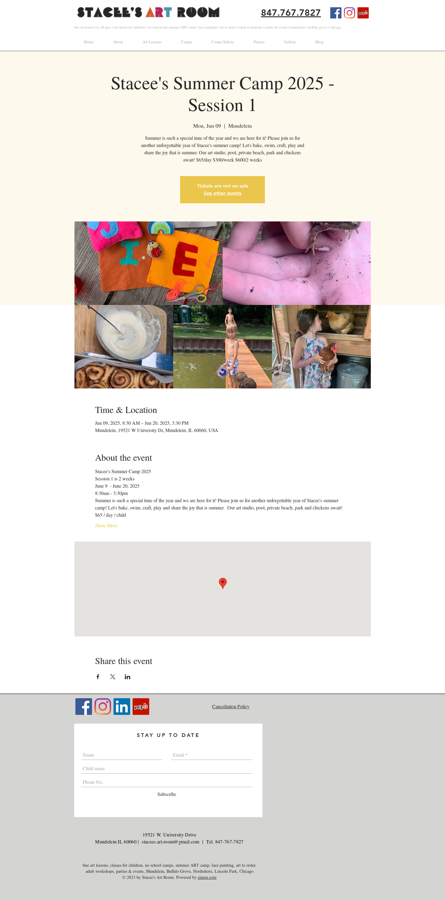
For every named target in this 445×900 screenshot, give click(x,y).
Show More (106, 525)
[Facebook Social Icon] (335, 12)
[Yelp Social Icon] (363, 12)
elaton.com (207, 877)
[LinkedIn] (122, 706)
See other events (223, 193)
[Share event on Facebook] (98, 676)
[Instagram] (349, 12)
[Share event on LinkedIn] (127, 676)
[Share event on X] (113, 676)
